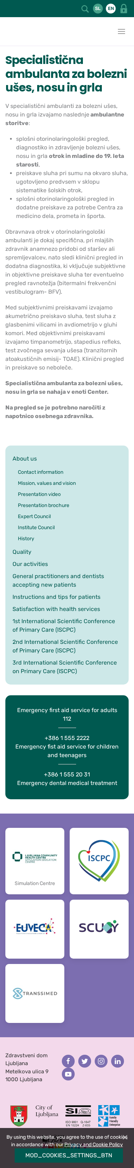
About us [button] (25, 458)
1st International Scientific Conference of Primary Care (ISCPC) (64, 625)
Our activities (30, 564)
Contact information (40, 472)
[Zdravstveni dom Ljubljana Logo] (7, 31)
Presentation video (39, 494)
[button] (85, 8)
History (26, 539)
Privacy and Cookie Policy (93, 1145)
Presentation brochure (43, 505)
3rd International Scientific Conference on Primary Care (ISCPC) (65, 667)
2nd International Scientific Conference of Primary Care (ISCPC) (65, 646)
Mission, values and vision (47, 483)
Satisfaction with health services (56, 609)
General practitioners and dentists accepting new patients (58, 580)
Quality (22, 551)
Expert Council (34, 516)
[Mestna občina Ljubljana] (34, 1115)
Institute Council (36, 528)
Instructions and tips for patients (56, 596)
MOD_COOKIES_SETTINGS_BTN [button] (68, 1155)
